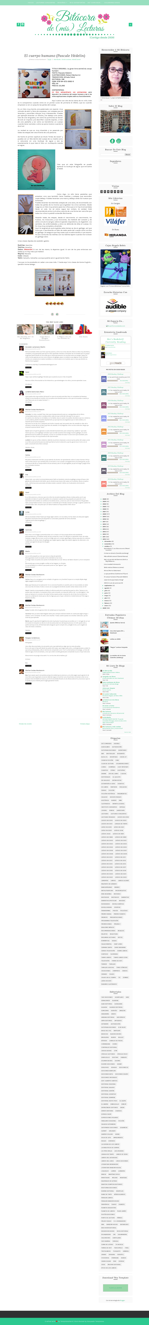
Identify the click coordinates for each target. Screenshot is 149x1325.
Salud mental (106, 944)
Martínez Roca (114, 1174)
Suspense (114, 954)
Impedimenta (118, 1137)
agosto (107, 588)
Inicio (31, 3)
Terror (104, 964)
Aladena (115, 1000)
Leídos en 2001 (120, 840)
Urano (103, 1254)
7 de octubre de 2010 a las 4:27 (33, 640)
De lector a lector (108, 706)
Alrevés (114, 1010)
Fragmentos (122, 793)
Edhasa (114, 1067)
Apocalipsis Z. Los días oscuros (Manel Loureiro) (117, 549)
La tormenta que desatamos (111, 707)
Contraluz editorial (109, 1047)
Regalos (121, 930)
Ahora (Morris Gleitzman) (112, 570)
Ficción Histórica (108, 793)
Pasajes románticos (32, 638)
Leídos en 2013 (120, 860)
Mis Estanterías (77, 3)
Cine (117, 760)
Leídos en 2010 (107, 857)
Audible (117, 743)
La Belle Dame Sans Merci (34, 392)
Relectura (114, 934)
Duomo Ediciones (108, 1064)
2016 (104, 524)
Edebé (119, 1064)
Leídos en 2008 (107, 854)
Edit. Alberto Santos (109, 1080)
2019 (104, 516)
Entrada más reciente (25, 724)
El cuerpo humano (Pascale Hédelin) (116, 577)
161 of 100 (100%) (124, 420)
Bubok (113, 1037)
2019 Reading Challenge (115, 466)
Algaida (104, 1007)
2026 (105, 499)
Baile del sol (106, 1030)
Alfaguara (118, 1004)
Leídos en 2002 (107, 844)
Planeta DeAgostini (108, 1207)
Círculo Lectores (66, 59)
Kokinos (112, 1141)
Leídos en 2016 (107, 867)
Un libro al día (107, 671)
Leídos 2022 (105, 833)
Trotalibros (106, 1251)
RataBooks (124, 1224)
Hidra (117, 1134)
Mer (108, 377)
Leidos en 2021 (106, 823)
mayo (106, 595)
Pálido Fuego (106, 1221)
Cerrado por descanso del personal (113, 713)
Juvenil (104, 810)
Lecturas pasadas (108, 817)
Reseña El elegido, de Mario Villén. (113, 695)
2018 (104, 519)
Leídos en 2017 (120, 867)
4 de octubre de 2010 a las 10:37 (34, 394)
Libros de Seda (122, 1154)
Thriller (112, 964)
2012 (104, 534)
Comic (103, 767)
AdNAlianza (105, 1000)
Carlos (27, 455)
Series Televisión (108, 950)
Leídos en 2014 (106, 864)
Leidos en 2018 (123, 817)
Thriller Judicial (107, 967)
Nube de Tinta (106, 1194)
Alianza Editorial (116, 1007)
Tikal (127, 1248)
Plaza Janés (121, 1211)
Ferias (103, 790)
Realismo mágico (107, 927)
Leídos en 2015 (120, 864)
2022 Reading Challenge (115, 426)
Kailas (103, 1141)
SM (114, 1234)
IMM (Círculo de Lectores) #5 (113, 583)
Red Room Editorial (108, 1227)
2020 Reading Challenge (115, 453)
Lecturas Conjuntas (45, 3)
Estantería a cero (108, 783)
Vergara (112, 1254)
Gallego (104, 797)
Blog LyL (104, 757)
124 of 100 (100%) (124, 472)
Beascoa (104, 1034)
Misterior (105, 897)
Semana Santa (106, 947)
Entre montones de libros (111, 682)
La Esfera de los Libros (110, 1144)
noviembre (108, 544)
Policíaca (124, 910)
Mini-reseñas (106, 894)
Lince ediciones (122, 1161)
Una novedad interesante (112, 564)
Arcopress (121, 1017)
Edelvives (105, 1067)
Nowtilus (119, 1191)
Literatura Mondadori (109, 1164)
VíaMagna (115, 1258)
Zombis (125, 977)
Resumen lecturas (108, 937)
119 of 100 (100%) (124, 459)
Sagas (114, 940)
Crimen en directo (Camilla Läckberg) (116, 553)
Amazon (122, 1010)
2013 (104, 532)
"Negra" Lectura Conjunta (118, 647)
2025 (104, 501)
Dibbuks (124, 1057)
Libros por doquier (109, 688)
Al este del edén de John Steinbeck (113, 678)
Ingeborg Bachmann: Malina (111, 672)
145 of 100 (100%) (124, 433)
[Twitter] (57, 314)
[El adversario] (103, 350)
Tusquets (117, 1251)
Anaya (113, 1014)
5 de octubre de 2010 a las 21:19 (34, 553)
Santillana (117, 1238)
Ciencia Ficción (107, 760)
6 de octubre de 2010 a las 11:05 (34, 576)
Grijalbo (112, 1131)
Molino (115, 1177)
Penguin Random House (110, 1201)
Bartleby (117, 1030)
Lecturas (104, 813)
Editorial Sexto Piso (109, 1101)
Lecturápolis (107, 717)
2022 (104, 509)
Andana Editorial (107, 1017)
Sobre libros (122, 950)
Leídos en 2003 (115, 639)
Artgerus (118, 1020)
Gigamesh (123, 1127)
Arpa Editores (106, 1020)
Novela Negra (106, 907)
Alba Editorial (106, 1004)
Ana (26, 475)
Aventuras (122, 750)
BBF (102, 753)
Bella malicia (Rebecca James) (114, 567)
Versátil (120, 1254)
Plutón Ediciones (108, 1214)
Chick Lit (123, 757)
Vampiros (116, 970)
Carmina (28, 530)
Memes (117, 887)
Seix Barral (105, 1241)
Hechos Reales (115, 797)
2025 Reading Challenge (115, 387)
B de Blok (122, 1027)
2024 (104, 504)
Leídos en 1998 (107, 837)
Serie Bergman (120, 947)
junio (106, 593)
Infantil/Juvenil (76, 59)
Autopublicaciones (108, 750)
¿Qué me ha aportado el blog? (113, 580)
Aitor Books (57, 59)
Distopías (121, 770)
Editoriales (105, 777)
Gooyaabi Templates (95, 1321)
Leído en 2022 (106, 830)
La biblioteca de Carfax (110, 1147)
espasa (121, 1261)
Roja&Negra (106, 1234)
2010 (104, 539)
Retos (120, 937)
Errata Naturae (107, 1111)
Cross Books (106, 1050)
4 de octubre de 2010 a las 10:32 (34, 374)
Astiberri (104, 1024)
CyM (115, 1050)
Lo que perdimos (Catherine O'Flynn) (116, 574)
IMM (120, 800)
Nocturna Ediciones (109, 1187)
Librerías (104, 880)
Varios (124, 970)
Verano (104, 974)
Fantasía (114, 787)
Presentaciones (116, 917)
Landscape (121, 810)
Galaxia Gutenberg (108, 1124)
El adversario (109, 345)
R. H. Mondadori (120, 1221)
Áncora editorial (114, 1264)
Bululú (120, 1037)
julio (106, 590)
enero (106, 605)
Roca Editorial (122, 1231)
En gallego (105, 780)
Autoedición (117, 747)
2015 (104, 526)
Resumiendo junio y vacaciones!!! (113, 728)
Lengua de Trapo (121, 823)
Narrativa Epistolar (109, 900)
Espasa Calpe (106, 1114)
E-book (123, 773)
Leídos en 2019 (120, 870)
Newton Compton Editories (111, 1184)
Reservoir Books (107, 1231)
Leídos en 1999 (120, 837)
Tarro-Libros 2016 (121, 957)
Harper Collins (107, 1134)
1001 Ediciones (107, 997)
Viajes (111, 974)
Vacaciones (105, 970)
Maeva (103, 1174)
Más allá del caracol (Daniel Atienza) (116, 556)
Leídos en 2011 (120, 857)
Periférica (105, 1204)
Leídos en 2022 (107, 877)
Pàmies (119, 1217)
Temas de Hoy (117, 960)
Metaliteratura (107, 890)
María (27, 551)
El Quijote (117, 777)
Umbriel (126, 1251)
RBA (102, 1224)
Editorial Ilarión (107, 1090)
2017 (104, 522)
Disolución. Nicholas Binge (110, 684)
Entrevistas (117, 780)
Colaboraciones (112, 3)
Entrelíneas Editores (109, 1107)
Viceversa (105, 1258)
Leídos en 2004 (107, 847)
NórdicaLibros (119, 1194)
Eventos (121, 783)
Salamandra (122, 1234)
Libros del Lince (107, 1161)
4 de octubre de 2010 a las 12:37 (34, 411)
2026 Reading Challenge (115, 374)
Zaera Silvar (106, 1261)
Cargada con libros (109, 676)
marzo (106, 600)
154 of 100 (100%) (124, 407)
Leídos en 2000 (107, 840)
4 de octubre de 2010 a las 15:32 (34, 476)
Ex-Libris (104, 787)
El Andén (104, 1104)
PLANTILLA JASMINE (115, 1288)
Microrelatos (121, 890)
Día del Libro (113, 773)
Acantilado (119, 997)
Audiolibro (105, 747)
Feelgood (123, 787)
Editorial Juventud (108, 1094)
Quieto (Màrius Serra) (117, 623)
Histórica (105, 800)
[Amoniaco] (103, 358)
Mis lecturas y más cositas (112, 727)
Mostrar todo (127, 732)
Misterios (115, 897)
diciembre (108, 541)
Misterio (117, 894)
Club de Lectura (107, 763)
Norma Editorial (107, 1191)
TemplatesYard (67, 1321)
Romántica (105, 940)
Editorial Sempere (108, 1097)
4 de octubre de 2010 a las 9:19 (33, 349)
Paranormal (105, 910)
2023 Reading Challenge (115, 413)
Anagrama (105, 1014)
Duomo (117, 1060)
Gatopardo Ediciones (109, 1127)
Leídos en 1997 (118, 833)
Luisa (27, 512)
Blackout (105, 701)
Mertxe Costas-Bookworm (34, 410)
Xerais (123, 1258)
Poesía (115, 910)
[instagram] (22, 24)
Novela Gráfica (118, 904)
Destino (115, 1057)
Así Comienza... (95, 3)
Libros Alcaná (123, 880)
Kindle (111, 810)
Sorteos (104, 954)
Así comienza (106, 743)
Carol (27, 372)
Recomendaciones (108, 930)
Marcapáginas (106, 887)
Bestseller (111, 753)
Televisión (105, 960)
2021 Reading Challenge (115, 440)
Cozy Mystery (123, 767)
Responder (28, 367)
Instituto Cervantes (109, 807)
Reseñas (62, 3)
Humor (113, 800)
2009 (105, 608)
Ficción (111, 790)
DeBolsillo (105, 1057)
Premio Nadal (106, 914)
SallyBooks (105, 1238)
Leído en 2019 (106, 827)
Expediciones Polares (109, 1117)
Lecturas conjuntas (118, 813)
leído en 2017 (106, 981)
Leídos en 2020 (107, 874)
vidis (103, 1264)
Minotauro (105, 1177)
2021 (104, 511)
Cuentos (104, 770)
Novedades (105, 904)
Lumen (113, 1171)
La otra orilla (106, 1151)
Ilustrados (105, 803)
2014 (104, 529)
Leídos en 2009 (121, 854)
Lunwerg (121, 1171)
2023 (105, 506)
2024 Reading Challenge (115, 400)
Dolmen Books (106, 1060)
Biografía (121, 753)
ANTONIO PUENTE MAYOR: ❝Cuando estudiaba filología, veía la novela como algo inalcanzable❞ (114, 720)
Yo (119, 977)
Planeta (122, 1204)
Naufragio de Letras (109, 1181)
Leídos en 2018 (107, 870)
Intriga (122, 807)
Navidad (122, 900)
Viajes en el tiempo (108, 977)
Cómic (113, 770)
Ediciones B (123, 1067)
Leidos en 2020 (120, 820)
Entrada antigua (85, 724)
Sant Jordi (118, 944)
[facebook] (18, 24)
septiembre (108, 585)
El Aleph (123, 1101)
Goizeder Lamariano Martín (35, 347)
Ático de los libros (108, 1268)
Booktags (113, 757)
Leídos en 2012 (106, 860)
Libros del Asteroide (109, 1157)
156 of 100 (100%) (124, 393)
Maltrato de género (109, 884)
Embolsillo (115, 1104)
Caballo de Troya (115, 1040)
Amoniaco (108, 353)
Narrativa (125, 897)
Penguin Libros (107, 1197)
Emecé (124, 1104)
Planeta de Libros (108, 1211)
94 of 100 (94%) (124, 380)
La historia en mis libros (111, 700)
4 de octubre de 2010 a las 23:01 (34, 532)
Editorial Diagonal (108, 1084)
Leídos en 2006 (107, 850)
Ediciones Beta (107, 1074)
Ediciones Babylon (108, 1070)
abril (106, 598)
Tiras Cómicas (122, 967)
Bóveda (104, 1040)
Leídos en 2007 (121, 850)
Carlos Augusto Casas (112, 354)
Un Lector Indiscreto (109, 694)
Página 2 (117, 924)
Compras (112, 767)
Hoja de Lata (106, 1137)
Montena (123, 1177)
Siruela (115, 1241)
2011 (104, 537)
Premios (104, 917)
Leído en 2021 (119, 827)
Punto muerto (107, 690)
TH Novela (119, 1244)
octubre (107, 546)
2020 (105, 514)
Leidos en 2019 (107, 820)
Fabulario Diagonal (108, 1121)
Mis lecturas (107, 711)
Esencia (119, 1111)
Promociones (106, 924)
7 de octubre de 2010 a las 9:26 (33, 672)
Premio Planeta (119, 914)
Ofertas (117, 907)
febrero (107, 603)
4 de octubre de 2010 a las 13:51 (34, 457)
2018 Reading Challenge (115, 479)
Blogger (122, 1300)
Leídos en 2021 (120, 874)
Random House (112, 1224)
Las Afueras (119, 1151)
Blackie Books (115, 1034)
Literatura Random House (111, 1167)
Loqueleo (105, 1171)
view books (127, 382)
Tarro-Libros (106, 957)
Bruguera (105, 1037)
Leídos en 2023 (120, 877)
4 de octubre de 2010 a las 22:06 (34, 514)
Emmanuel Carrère (111, 347)
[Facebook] (52, 314)
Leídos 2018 (118, 830)
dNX (114, 1261)
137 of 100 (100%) (124, 446)
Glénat (104, 1131)
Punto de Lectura (108, 1217)
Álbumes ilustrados (109, 984)
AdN (127, 997)
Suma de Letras (107, 1244)
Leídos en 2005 (121, 847)
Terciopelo (118, 1248)
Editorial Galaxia (108, 1087)
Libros (113, 880)
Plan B (114, 1204)
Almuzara (105, 1010)
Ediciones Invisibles (109, 1077)
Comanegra (105, 1044)
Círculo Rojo (122, 1054)
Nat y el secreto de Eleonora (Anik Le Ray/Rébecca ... (116, 560)
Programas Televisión (109, 920)
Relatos (104, 934)
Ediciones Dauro (121, 1074)
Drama (103, 773)
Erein (122, 1107)
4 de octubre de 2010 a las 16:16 (34, 494)
